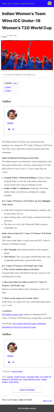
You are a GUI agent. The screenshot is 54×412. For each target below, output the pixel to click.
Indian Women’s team (31, 379)
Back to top (47, 401)
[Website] (13, 129)
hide (15, 83)
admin (10, 122)
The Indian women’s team (12, 314)
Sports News (17, 371)
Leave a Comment (27, 390)
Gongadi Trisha (33, 377)
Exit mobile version (27, 408)
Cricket (10, 377)
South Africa (14, 382)
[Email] (9, 129)
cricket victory (20, 377)
